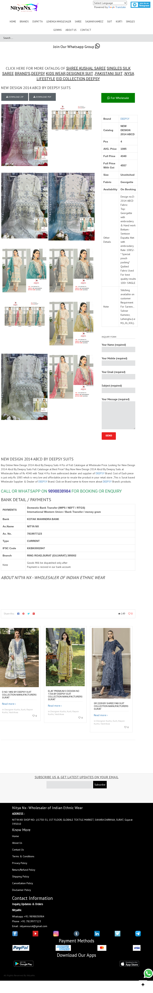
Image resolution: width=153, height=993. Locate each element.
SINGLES (114, 68)
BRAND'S (22, 73)
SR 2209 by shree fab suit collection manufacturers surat (111, 706)
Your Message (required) (115, 399)
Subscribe (99, 784)
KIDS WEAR (55, 73)
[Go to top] (143, 984)
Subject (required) (112, 385)
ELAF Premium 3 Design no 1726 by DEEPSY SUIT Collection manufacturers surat (65, 695)
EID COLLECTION (70, 79)
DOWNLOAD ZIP (15, 97)
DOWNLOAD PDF (43, 97)
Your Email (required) (113, 372)
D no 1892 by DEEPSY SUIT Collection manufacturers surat (19, 695)
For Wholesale (119, 98)
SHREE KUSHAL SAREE (86, 68)
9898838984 (59, 491)
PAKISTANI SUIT (109, 73)
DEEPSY (38, 73)
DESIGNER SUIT (79, 73)
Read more (8, 703)
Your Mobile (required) (114, 358)
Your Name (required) (114, 344)
